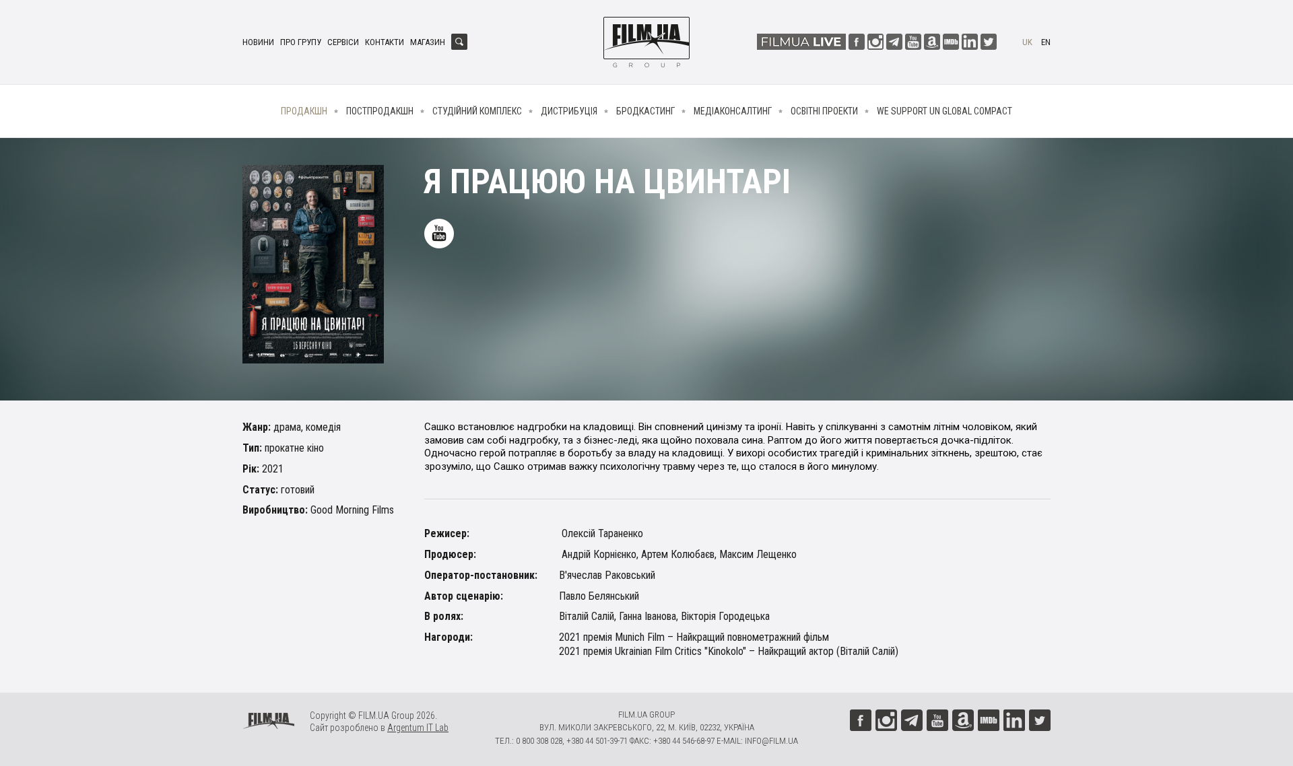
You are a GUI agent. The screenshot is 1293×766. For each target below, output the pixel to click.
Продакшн (304, 111)
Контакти (384, 42)
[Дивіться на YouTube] (439, 233)
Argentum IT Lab (418, 727)
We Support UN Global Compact (944, 111)
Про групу (300, 42)
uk (1027, 42)
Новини (258, 42)
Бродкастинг (645, 111)
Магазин (427, 42)
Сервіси (343, 42)
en (1046, 42)
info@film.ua (771, 741)
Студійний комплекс (477, 111)
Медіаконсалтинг (733, 111)
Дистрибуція (569, 111)
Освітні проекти (824, 111)
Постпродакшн (379, 111)
